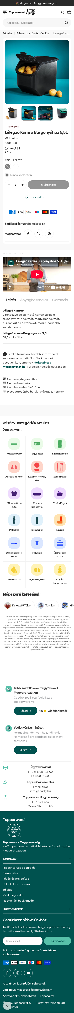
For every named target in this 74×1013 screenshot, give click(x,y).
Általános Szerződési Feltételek (24, 983)
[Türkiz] (16, 166)
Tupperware (21, 1002)
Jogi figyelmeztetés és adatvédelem (27, 989)
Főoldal (7, 33)
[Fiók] (62, 12)
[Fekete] (7, 166)
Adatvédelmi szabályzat (19, 995)
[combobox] (37, 22)
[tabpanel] (37, 323)
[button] (37, 197)
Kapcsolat (47, 995)
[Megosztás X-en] (38, 233)
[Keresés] (66, 23)
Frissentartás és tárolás (33, 33)
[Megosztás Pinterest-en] (49, 233)
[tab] (11, 301)
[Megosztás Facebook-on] (28, 233)
